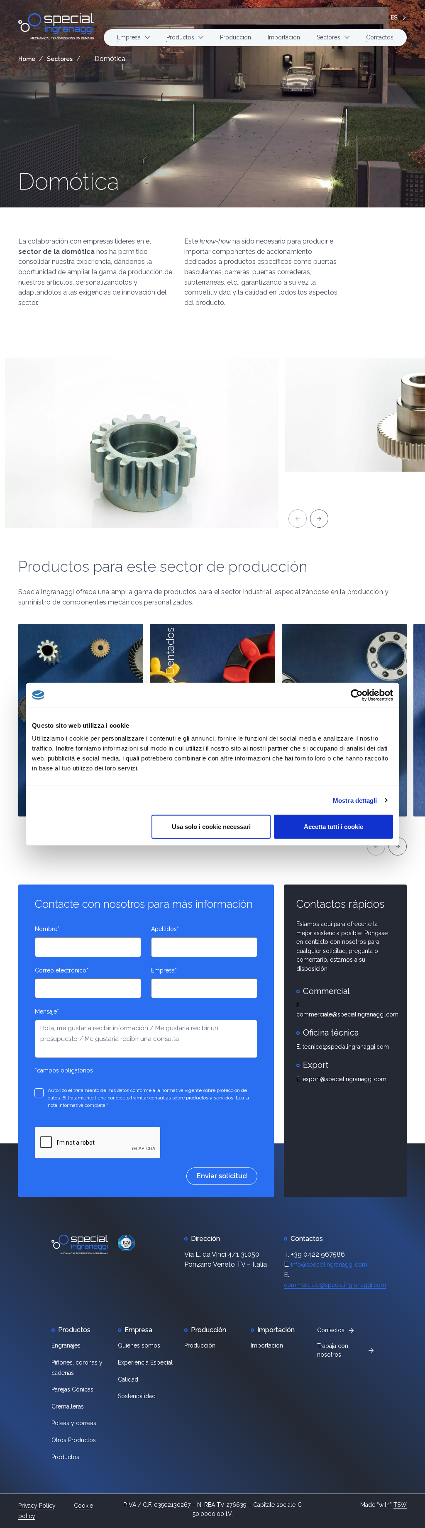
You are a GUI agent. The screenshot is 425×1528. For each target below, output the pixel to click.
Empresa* (164, 970)
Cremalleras (67, 1406)
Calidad (128, 1379)
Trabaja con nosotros (332, 1350)
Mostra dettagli (355, 800)
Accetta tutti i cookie (333, 826)
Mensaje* (47, 1011)
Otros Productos (73, 1440)
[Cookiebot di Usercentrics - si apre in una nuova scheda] (356, 695)
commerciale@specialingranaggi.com (335, 1285)
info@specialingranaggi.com (329, 1264)
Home (26, 59)
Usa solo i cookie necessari (211, 826)
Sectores (60, 59)
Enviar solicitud (222, 1176)
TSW (400, 1504)
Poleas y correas (73, 1423)
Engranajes (66, 1345)
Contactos (379, 37)
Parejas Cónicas (72, 1389)
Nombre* (47, 929)
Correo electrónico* (61, 970)
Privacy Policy (37, 1505)
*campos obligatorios (64, 1070)
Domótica (69, 181)
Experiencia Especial (145, 1362)
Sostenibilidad (137, 1396)
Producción (235, 37)
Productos (65, 1457)
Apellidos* (165, 929)
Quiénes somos (139, 1345)
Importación (284, 37)
